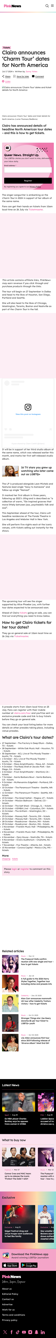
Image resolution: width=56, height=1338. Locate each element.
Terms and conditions (13, 1314)
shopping (6, 858)
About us (7, 1288)
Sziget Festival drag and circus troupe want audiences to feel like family (19, 1233)
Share (7, 76)
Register (28, 180)
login (14, 869)
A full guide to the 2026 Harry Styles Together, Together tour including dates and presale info (36, 981)
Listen (7, 81)
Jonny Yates (31, 71)
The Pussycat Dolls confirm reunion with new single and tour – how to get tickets (37, 961)
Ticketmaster (36, 209)
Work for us (8, 1309)
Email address (13, 165)
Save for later (23, 76)
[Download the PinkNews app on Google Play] (29, 1265)
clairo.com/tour (22, 713)
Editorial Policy (10, 1294)
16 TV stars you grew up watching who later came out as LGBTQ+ (37, 471)
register (24, 869)
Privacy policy (9, 1320)
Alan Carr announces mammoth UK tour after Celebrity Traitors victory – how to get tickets (36, 1001)
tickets (23, 612)
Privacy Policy (35, 187)
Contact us (8, 1299)
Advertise (7, 1304)
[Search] (47, 5)
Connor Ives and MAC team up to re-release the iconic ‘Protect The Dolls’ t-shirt (18, 1176)
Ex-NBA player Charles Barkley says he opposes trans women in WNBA (16, 1121)
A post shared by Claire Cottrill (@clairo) (28, 444)
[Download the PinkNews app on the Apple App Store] (10, 1265)
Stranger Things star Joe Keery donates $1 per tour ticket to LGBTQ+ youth (36, 1021)
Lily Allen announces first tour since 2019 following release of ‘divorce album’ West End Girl (35, 1040)
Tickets (6, 47)
